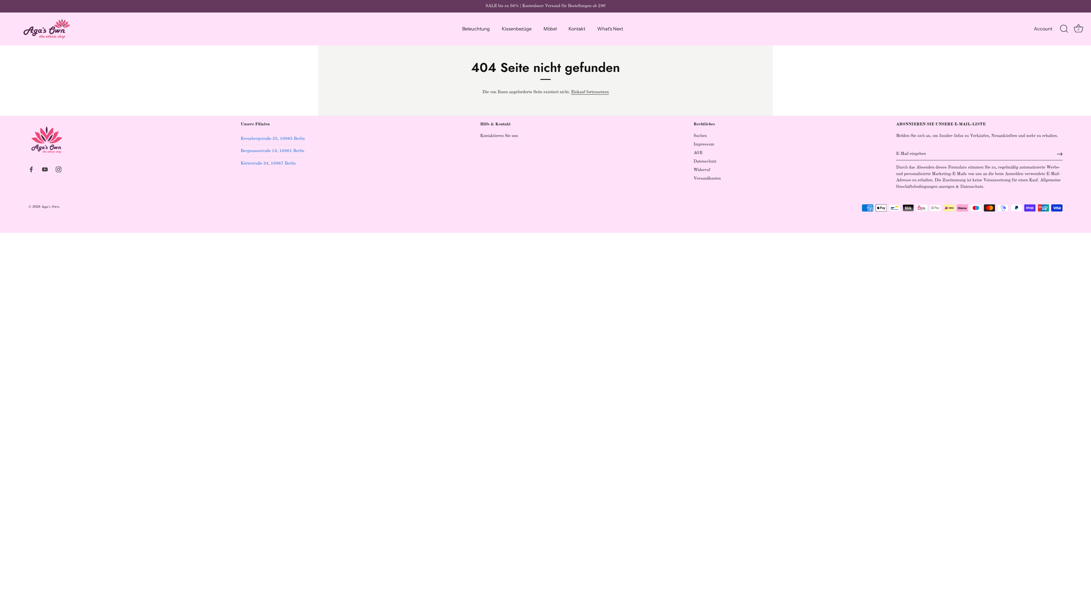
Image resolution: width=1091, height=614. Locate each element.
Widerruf (702, 170)
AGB (698, 153)
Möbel (550, 29)
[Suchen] (1064, 29)
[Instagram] (58, 169)
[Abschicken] (1060, 154)
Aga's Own (50, 207)
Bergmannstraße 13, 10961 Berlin (272, 151)
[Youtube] (45, 169)
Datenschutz (705, 161)
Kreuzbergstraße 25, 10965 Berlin (273, 139)
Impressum (704, 144)
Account (1043, 29)
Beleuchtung (476, 29)
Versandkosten (707, 179)
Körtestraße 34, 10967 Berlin (268, 163)
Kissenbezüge (517, 29)
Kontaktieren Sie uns (499, 136)
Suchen (700, 136)
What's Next (610, 29)
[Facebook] (31, 169)
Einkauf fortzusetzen (590, 92)
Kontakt (577, 29)
